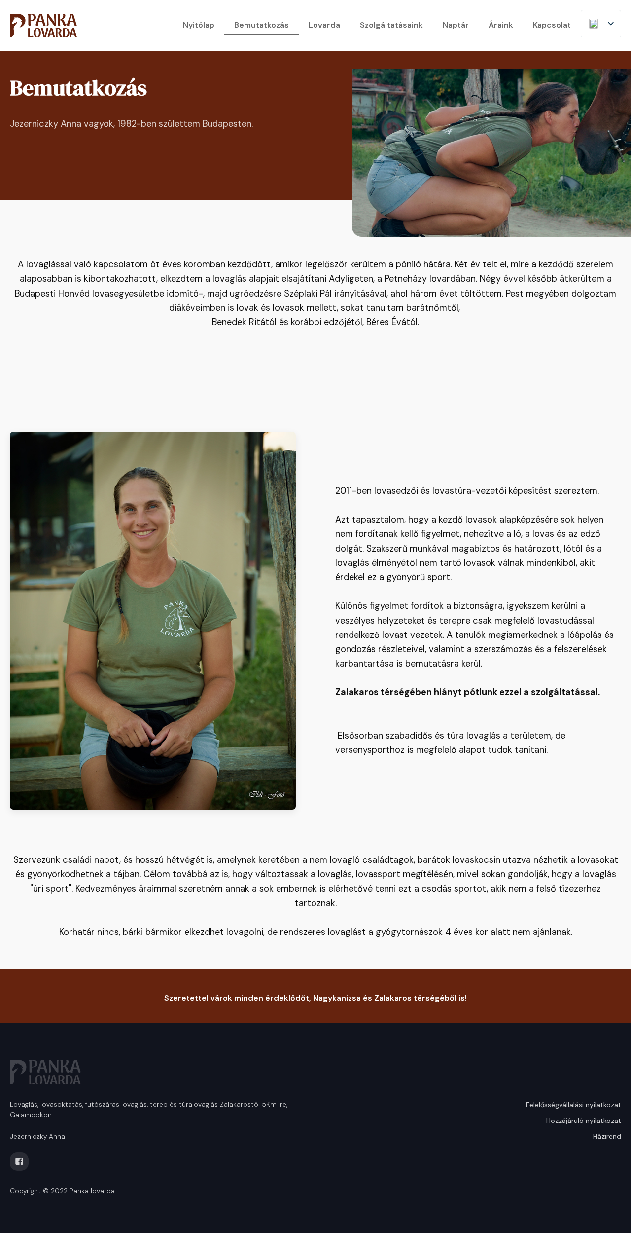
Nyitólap (198, 25)
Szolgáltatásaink (391, 25)
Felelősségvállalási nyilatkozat (573, 1104)
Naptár (456, 25)
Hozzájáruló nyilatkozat (583, 1120)
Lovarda (324, 25)
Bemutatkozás (261, 25)
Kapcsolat (552, 25)
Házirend (607, 1136)
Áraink (501, 25)
